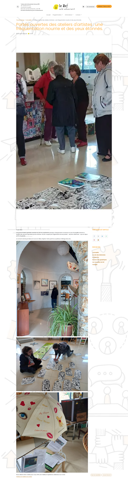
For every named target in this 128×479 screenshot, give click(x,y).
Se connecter (90, 6)
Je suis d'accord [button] (107, 475)
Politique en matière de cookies (24, 476)
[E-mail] (98, 240)
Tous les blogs (20, 20)
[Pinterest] (94, 240)
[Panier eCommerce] (83, 6)
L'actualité (28, 20)
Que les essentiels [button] (95, 475)
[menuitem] (48, 14)
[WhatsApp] (106, 236)
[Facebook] (94, 236)
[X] (98, 236)
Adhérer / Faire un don (104, 6)
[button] (17, 6)
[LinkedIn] (102, 236)
